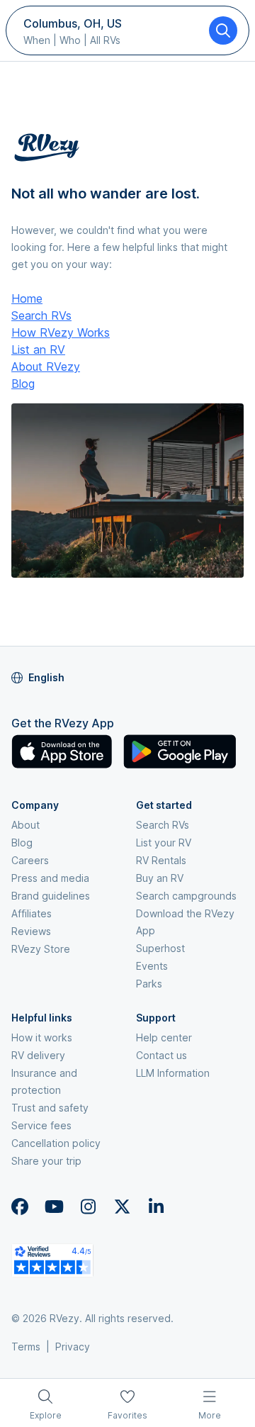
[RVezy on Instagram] (87, 1206)
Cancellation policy (56, 1143)
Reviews (31, 931)
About (25, 825)
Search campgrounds (186, 896)
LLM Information (173, 1073)
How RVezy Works (60, 332)
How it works (41, 1037)
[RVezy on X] (121, 1206)
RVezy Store (40, 949)
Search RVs (41, 315)
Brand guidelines (50, 896)
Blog (23, 383)
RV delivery (38, 1055)
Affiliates (31, 913)
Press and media (50, 878)
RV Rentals (161, 860)
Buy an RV (159, 878)
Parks (149, 984)
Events (152, 966)
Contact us (161, 1055)
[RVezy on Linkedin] (155, 1206)
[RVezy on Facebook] (19, 1206)
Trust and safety (50, 1108)
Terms (25, 1347)
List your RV (163, 842)
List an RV (38, 349)
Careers (30, 860)
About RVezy (45, 366)
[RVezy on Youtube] (53, 1206)
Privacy (72, 1347)
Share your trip (46, 1161)
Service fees (41, 1125)
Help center (164, 1037)
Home (26, 298)
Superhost (160, 948)
